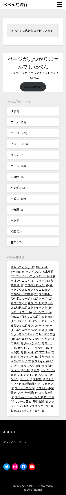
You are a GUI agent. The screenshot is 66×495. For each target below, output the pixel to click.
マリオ (43, 280)
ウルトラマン (25, 388)
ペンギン (16, 188)
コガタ (17, 343)
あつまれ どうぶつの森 (33, 330)
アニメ (15, 122)
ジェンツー (42, 312)
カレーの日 (23, 401)
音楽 (13, 242)
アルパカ (16, 133)
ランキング (29, 357)
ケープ (45, 298)
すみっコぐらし (23, 267)
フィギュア (35, 410)
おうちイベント (40, 307)
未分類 (15, 209)
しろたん (18, 410)
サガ (32, 316)
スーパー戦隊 (28, 392)
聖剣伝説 (40, 401)
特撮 (13, 231)
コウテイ (24, 321)
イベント (16, 144)
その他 (15, 177)
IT (12, 111)
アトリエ (38, 289)
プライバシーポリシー (16, 442)
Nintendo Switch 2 (29, 397)
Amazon (19, 316)
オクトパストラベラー (34, 348)
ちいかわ (30, 352)
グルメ (15, 155)
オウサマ (19, 303)
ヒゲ (15, 357)
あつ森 (22, 339)
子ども (15, 198)
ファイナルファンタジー (34, 276)
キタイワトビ (21, 361)
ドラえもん (41, 361)
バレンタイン (28, 375)
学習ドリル (37, 303)
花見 (28, 370)
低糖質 (39, 379)
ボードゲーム (33, 343)
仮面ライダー (21, 312)
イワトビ (43, 388)
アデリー (46, 352)
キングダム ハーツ (39, 406)
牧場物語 (46, 357)
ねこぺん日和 (33, 366)
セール (26, 379)
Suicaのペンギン (41, 339)
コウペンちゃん (37, 285)
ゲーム (15, 166)
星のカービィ (27, 298)
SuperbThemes (33, 489)
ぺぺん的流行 (15, 4)
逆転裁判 (33, 384)
